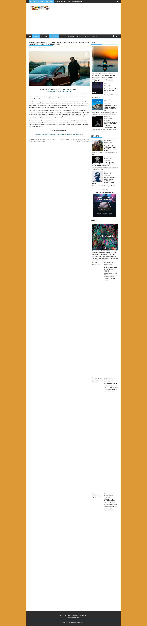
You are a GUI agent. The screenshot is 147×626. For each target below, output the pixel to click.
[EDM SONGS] (30, 36)
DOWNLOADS (71, 36)
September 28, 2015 (109, 378)
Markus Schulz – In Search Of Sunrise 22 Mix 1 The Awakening (71, 1)
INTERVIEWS (44, 36)
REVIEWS (63, 36)
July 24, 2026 (95, 73)
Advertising (71, 617)
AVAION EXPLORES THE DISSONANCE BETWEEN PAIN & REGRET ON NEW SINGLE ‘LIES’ (75, 140)
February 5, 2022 (96, 250)
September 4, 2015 (109, 494)
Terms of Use (62, 615)
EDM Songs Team (42, 48)
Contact (77, 617)
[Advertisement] (73, 23)
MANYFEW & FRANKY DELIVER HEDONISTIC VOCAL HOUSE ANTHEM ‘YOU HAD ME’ (43, 140)
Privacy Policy (71, 615)
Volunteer (84, 615)
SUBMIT (87, 36)
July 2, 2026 (107, 83)
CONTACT (94, 36)
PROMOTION (80, 36)
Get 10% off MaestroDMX (105, 193)
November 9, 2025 (109, 140)
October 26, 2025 (109, 172)
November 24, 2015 (109, 262)
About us (78, 615)
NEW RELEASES (54, 36)
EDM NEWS (36, 36)
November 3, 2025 (109, 157)
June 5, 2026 (108, 116)
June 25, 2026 (108, 100)
